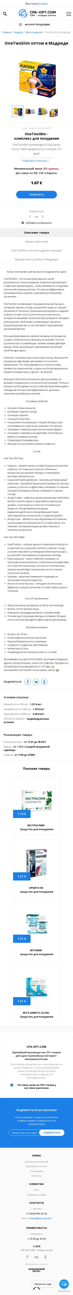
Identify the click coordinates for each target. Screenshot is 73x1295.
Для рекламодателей (36, 1161)
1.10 (22, 814)
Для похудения (33, 32)
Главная (6, 32)
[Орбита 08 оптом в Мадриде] (36, 863)
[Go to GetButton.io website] (64, 1291)
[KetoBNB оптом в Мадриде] (36, 925)
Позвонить (36, 194)
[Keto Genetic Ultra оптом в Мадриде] (36, 987)
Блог (36, 1189)
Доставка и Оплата (36, 1166)
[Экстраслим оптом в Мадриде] (36, 800)
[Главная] (37, 13)
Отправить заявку (36, 1194)
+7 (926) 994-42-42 (36, 1213)
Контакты (37, 1175)
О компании (36, 1171)
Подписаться (51, 1132)
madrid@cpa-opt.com (40, 1218)
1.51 (22, 876)
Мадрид (43, 3)
